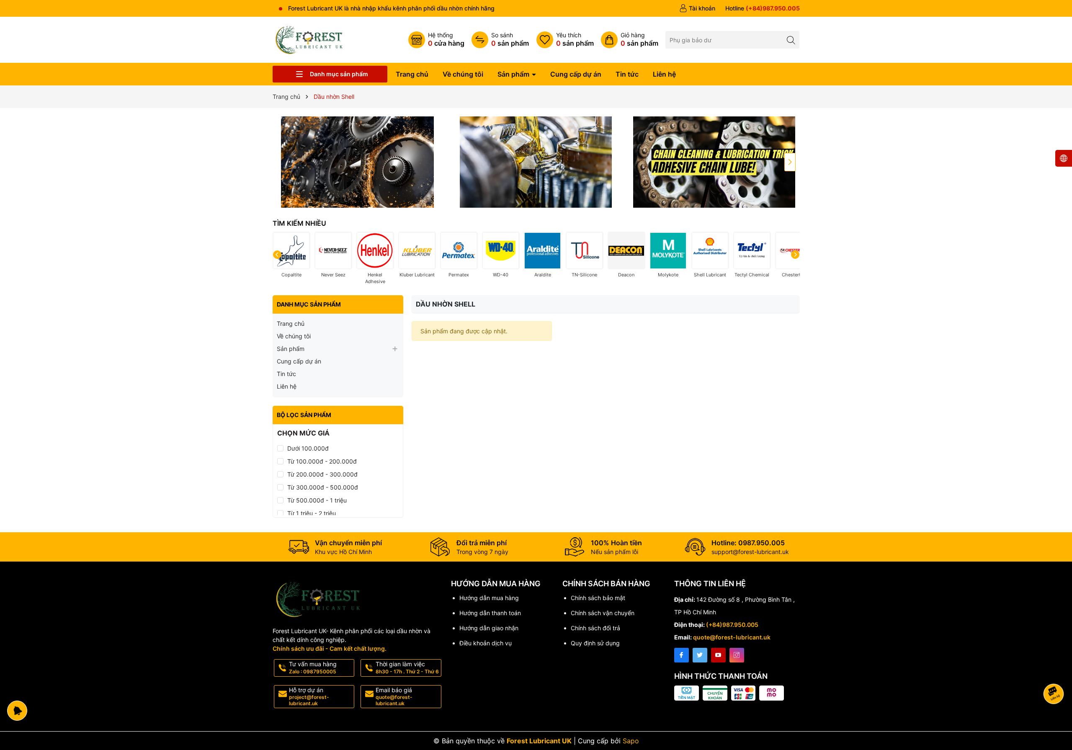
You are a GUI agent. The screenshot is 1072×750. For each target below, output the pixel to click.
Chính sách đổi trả (595, 627)
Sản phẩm (514, 74)
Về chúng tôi (463, 74)
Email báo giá (394, 696)
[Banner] (358, 162)
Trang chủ (412, 74)
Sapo (631, 741)
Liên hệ (664, 74)
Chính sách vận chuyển (602, 612)
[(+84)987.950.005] (762, 8)
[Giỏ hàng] (629, 39)
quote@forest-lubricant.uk (731, 637)
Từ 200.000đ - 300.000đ (322, 474)
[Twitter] (700, 655)
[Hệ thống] (436, 39)
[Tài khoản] (697, 8)
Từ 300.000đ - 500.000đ (322, 487)
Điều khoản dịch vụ (485, 643)
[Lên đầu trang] (1055, 671)
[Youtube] (718, 655)
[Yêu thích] (565, 39)
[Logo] (310, 39)
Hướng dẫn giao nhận (488, 627)
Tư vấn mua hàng (313, 667)
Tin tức (627, 74)
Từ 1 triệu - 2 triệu (311, 513)
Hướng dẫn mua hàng (489, 597)
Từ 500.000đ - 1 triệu (317, 500)
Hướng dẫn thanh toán (490, 612)
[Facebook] (681, 655)
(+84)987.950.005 (732, 624)
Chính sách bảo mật (598, 597)
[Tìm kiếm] (791, 39)
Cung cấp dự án (575, 74)
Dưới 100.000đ (308, 448)
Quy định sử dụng (595, 643)
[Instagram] (736, 655)
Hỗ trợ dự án (309, 696)
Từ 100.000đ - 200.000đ (322, 461)
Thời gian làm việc (407, 667)
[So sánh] (500, 39)
